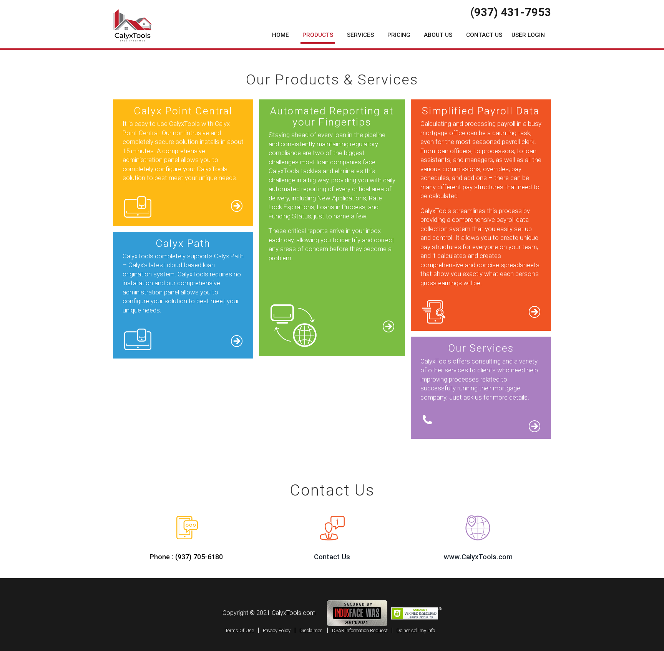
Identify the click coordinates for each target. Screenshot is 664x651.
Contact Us (484, 34)
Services (360, 34)
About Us (438, 34)
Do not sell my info (416, 630)
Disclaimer (310, 630)
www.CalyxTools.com (478, 557)
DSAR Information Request (360, 630)
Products (317, 34)
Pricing (398, 34)
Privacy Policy (276, 630)
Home (280, 34)
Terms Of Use (239, 630)
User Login (528, 34)
